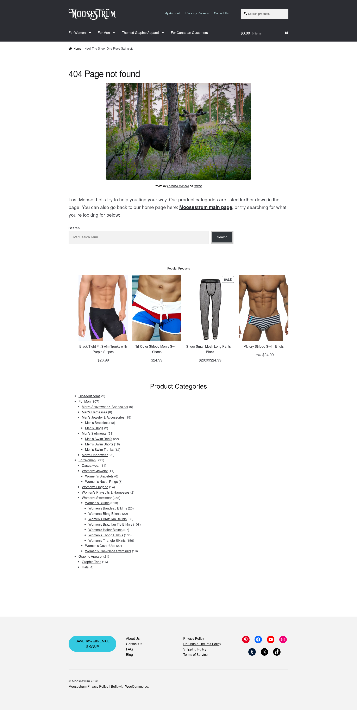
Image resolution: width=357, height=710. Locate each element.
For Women (77, 32)
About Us (133, 638)
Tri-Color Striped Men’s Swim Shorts (156, 349)
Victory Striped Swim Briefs (264, 346)
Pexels (198, 186)
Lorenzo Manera (178, 186)
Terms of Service (195, 654)
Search (74, 228)
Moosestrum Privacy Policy (88, 686)
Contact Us (221, 13)
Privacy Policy (193, 638)
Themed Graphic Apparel (140, 32)
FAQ (129, 649)
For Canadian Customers (189, 32)
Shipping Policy (194, 649)
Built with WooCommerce (129, 686)
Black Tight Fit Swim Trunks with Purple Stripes (103, 349)
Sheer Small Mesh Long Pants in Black (210, 349)
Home (77, 48)
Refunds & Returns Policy (202, 643)
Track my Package (197, 13)
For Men (104, 32)
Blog (129, 654)
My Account (172, 13)
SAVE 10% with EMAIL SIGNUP (92, 644)
